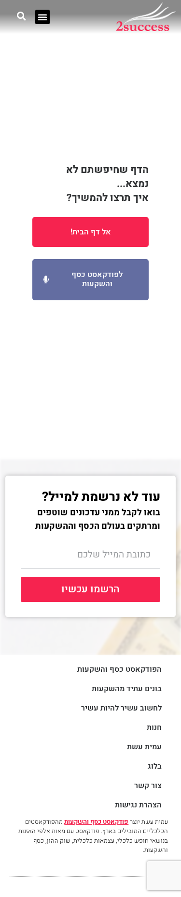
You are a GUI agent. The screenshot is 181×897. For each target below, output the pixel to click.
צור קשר (148, 785)
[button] (42, 17)
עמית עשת (144, 747)
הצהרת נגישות (138, 805)
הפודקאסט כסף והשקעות (119, 669)
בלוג (155, 766)
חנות (154, 727)
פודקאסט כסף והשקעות (96, 821)
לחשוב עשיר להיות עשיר (121, 708)
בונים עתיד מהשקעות (127, 689)
